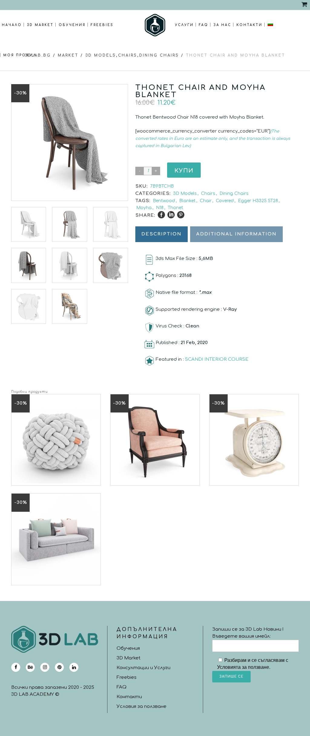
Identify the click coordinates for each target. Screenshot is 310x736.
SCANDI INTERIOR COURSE (217, 359)
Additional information (236, 234)
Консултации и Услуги (143, 667)
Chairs (208, 193)
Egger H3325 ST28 (258, 201)
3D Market (128, 658)
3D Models (185, 193)
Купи (183, 171)
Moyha (144, 207)
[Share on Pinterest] (180, 214)
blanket (187, 201)
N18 (159, 207)
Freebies (127, 677)
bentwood (164, 201)
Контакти (129, 696)
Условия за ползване (142, 706)
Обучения (128, 648)
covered (225, 201)
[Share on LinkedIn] (171, 214)
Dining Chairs (159, 55)
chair (206, 201)
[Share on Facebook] (161, 214)
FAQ (122, 687)
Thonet (175, 207)
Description (161, 234)
